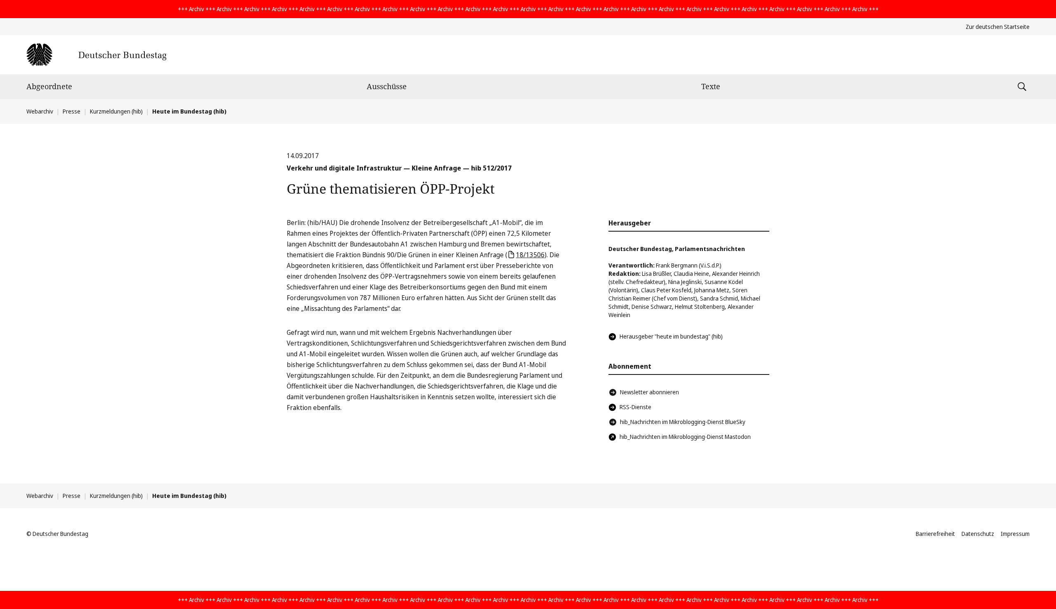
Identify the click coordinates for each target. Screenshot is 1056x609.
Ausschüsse (387, 86)
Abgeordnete (49, 86)
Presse (71, 111)
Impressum (1015, 534)
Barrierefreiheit (935, 534)
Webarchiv (39, 111)
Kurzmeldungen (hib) (116, 111)
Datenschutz (978, 534)
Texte (710, 86)
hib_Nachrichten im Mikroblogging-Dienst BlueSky (682, 422)
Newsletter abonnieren (649, 392)
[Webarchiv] (96, 54)
